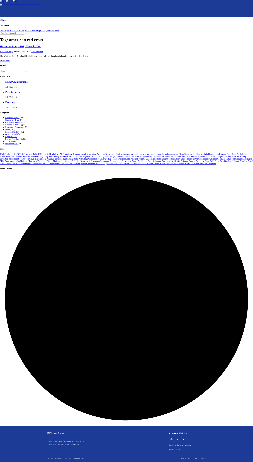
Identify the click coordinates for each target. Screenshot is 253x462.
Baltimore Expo (6, 51)
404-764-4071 (175, 449)
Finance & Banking (13, 125)
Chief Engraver (84, 156)
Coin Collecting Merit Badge (103, 156)
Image (71, 159)
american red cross (131, 154)
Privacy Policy (185, 458)
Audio (203, 154)
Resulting (224, 161)
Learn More (5, 60)
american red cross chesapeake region (154, 154)
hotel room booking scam (19, 159)
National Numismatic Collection (67, 161)
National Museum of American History (36, 161)
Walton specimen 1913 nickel (171, 163)
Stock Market (11, 141)
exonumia (166, 156)
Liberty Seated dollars (183, 159)
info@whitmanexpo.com (35, 30)
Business (63, 156)
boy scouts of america (15, 156)
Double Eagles (122, 156)
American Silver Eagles (180, 154)
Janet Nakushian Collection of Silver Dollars (93, 159)
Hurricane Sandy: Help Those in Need (20, 46)
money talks (15, 161)
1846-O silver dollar (8, 154)
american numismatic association (83, 154)
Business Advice (12, 120)
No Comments (37, 51)
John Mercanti (132, 159)
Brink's (27, 156)
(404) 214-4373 (52, 30)
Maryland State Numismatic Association (235, 159)
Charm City (72, 156)
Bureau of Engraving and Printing (45, 156)
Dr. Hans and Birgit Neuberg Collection (145, 156)
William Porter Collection (205, 163)
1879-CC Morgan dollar (27, 154)
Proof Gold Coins (212, 161)
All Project (64, 154)
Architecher (195, 154)
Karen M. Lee (145, 159)
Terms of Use (200, 458)
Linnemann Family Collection (205, 159)
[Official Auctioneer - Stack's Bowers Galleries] (20, 10)
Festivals (9, 102)
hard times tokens (232, 156)
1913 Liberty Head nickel (49, 154)
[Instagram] (171, 439)
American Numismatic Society (110, 154)
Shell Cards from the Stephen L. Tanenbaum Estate (26, 163)
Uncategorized (11, 144)
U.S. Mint (149, 163)
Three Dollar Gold (125, 163)
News (8, 129)
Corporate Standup (13, 122)
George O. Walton (209, 156)
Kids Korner (156, 159)
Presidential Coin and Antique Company (188, 161)
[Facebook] (177, 439)
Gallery (197, 156)
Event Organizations (16, 81)
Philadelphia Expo (13, 132)
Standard (92, 163)
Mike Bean (5, 161)
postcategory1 (11, 134)
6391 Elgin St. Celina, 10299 (12, 30)
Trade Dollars (139, 163)
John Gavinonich (119, 159)
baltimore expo (212, 154)
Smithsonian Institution (58, 163)
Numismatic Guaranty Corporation (95, 161)
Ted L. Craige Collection (106, 163)
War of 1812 (189, 163)
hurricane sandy (61, 159)
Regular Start (11, 136)
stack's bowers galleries (78, 163)
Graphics (221, 156)
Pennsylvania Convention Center (124, 161)
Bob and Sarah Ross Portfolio (231, 154)
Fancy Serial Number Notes (182, 156)
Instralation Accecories (15, 127)
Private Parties (13, 92)
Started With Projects (14, 139)
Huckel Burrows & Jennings (42, 159)
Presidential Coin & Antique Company (154, 161)
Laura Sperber (168, 159)
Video (156, 163)
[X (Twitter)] (183, 439)
